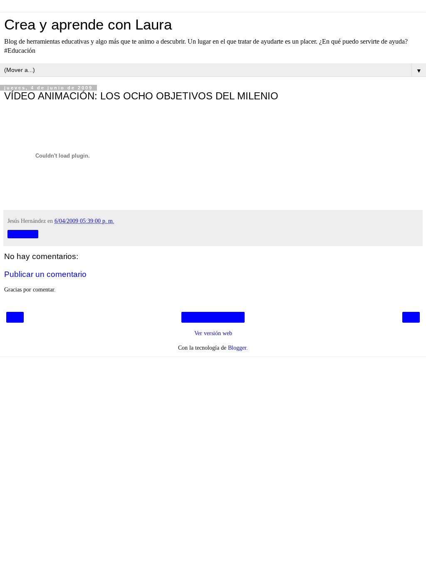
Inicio (213, 317)
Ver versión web (213, 333)
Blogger (237, 347)
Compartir (23, 234)
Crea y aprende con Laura (88, 24)
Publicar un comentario (45, 274)
